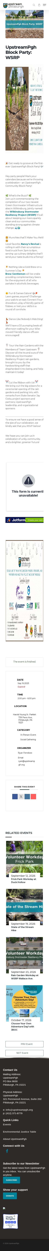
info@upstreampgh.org (19, 1110)
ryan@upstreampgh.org (26, 763)
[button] (44, 5)
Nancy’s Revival (30, 244)
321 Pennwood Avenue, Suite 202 (22, 1099)
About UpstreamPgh (15, 1139)
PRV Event (27, 1044)
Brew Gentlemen (15, 274)
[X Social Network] (21, 796)
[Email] (33, 796)
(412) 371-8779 (14, 1113)
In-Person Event (28, 735)
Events (7, 1124)
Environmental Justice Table (19, 1131)
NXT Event (22, 1053)
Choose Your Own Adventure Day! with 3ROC (22, 1026)
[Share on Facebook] (15, 796)
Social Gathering (28, 739)
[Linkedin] (27, 796)
